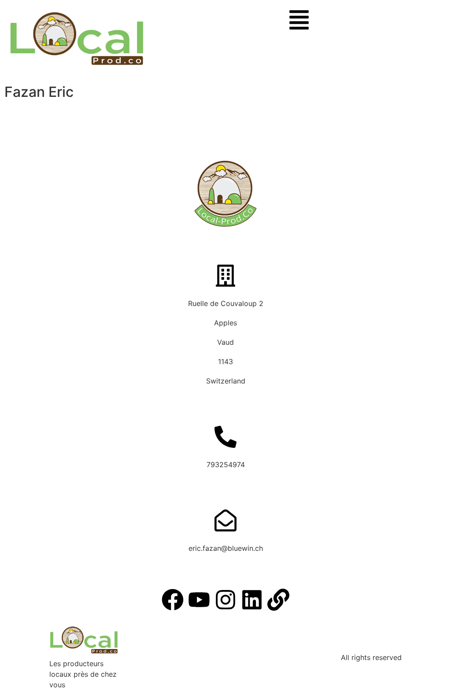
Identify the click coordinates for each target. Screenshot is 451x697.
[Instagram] (225, 600)
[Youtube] (199, 600)
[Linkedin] (252, 600)
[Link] (278, 600)
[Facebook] (173, 600)
